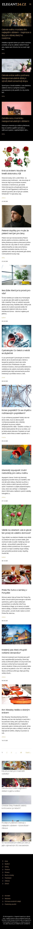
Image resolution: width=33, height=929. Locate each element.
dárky (3, 53)
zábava (3, 198)
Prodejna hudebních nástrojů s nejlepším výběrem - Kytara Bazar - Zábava (16, 825)
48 (21, 753)
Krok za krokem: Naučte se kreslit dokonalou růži (14, 172)
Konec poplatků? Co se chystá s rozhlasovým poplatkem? (16, 411)
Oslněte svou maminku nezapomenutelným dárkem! (15, 119)
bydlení (4, 317)
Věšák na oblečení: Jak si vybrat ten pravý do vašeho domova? (16, 531)
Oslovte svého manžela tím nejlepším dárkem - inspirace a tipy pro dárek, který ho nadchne (16, 34)
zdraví (3, 377)
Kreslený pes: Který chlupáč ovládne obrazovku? (14, 651)
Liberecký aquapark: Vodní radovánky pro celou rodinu (15, 471)
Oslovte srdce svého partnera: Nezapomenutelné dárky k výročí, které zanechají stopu (15, 78)
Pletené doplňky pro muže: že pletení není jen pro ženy (15, 232)
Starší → (28, 753)
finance (4, 437)
